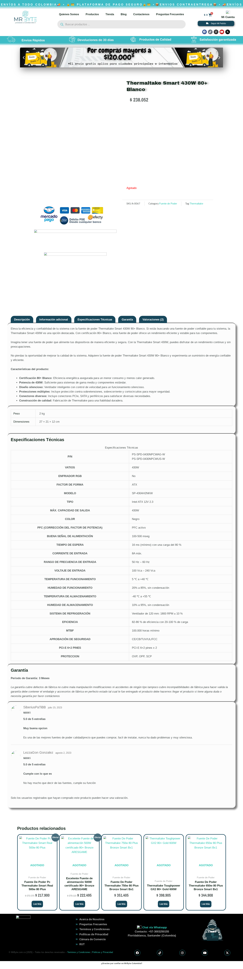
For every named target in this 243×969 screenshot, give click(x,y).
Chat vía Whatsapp (154, 927)
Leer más (37, 904)
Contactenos (141, 14)
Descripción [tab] (22, 319)
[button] (24, 57)
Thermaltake (196, 203)
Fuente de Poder (168, 203)
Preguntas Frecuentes (170, 14)
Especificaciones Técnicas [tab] (95, 319)
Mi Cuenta (228, 17)
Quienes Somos (69, 14)
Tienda (109, 14)
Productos (92, 14)
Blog (124, 14)
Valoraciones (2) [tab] (153, 319)
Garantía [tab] (127, 319)
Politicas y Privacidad (102, 952)
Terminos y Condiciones (78, 952)
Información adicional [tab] (53, 319)
